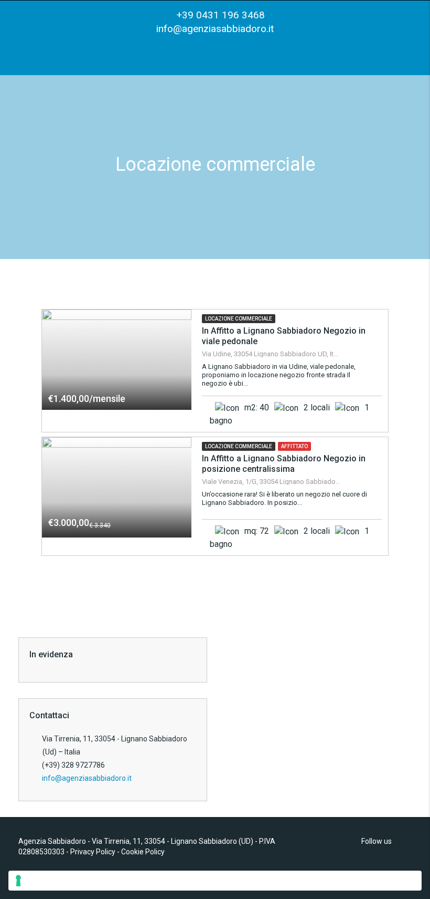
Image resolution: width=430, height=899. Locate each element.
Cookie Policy (143, 852)
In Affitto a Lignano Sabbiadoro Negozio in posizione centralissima (284, 463)
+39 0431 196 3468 (219, 15)
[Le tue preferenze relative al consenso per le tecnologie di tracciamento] (215, 881)
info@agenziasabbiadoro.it (215, 29)
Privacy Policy (92, 852)
